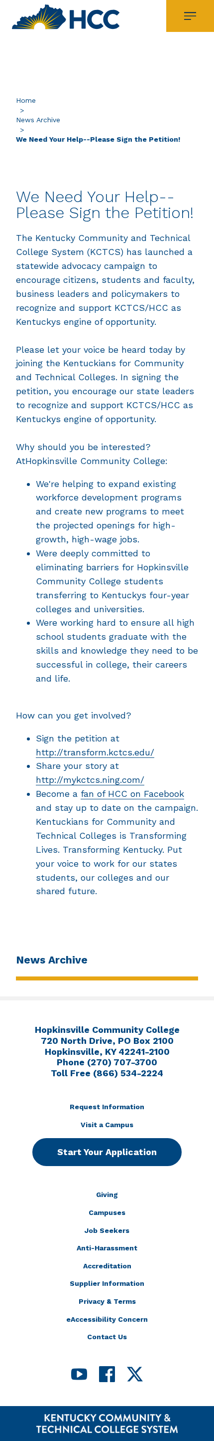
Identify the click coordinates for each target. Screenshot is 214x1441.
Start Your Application (107, 1152)
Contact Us (107, 1337)
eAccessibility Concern (107, 1319)
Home (26, 100)
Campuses (107, 1212)
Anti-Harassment (107, 1248)
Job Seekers (107, 1230)
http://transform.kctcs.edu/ (95, 752)
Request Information (107, 1107)
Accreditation (107, 1266)
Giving (107, 1195)
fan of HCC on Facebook (132, 793)
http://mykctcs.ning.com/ (90, 779)
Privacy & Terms (107, 1301)
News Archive (38, 120)
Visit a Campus (107, 1125)
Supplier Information (107, 1283)
